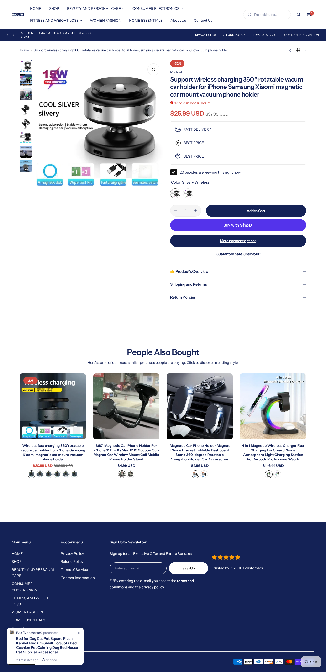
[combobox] (267, 14)
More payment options (238, 240)
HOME (17, 553)
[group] (98, 124)
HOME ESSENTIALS (28, 620)
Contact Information (301, 34)
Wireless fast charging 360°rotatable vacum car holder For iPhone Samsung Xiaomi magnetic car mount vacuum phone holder (53, 452)
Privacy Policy (204, 34)
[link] (79, 633)
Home (24, 50)
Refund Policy (233, 34)
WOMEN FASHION (27, 612)
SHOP (17, 561)
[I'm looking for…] (249, 14)
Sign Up (188, 568)
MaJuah (176, 72)
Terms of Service (264, 34)
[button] (7, 35)
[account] (298, 14)
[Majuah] (18, 14)
